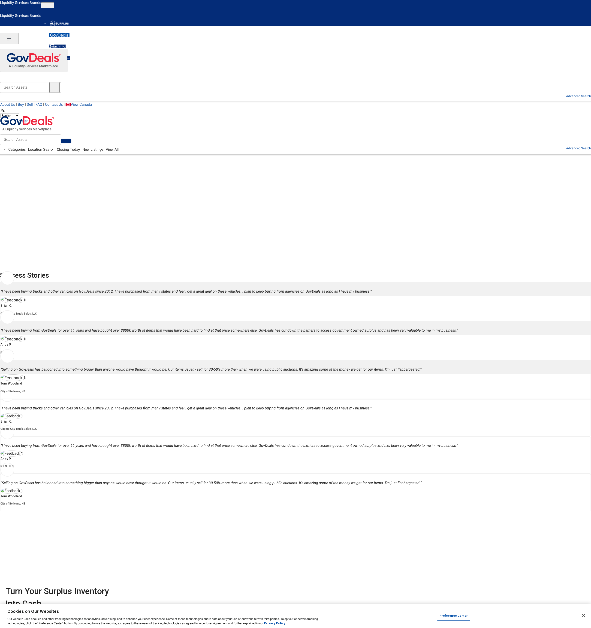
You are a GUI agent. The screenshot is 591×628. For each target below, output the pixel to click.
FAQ (39, 104)
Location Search (41, 149)
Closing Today (68, 149)
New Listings (92, 149)
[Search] (66, 141)
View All (112, 149)
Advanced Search (578, 148)
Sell (30, 104)
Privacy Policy (274, 623)
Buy (21, 104)
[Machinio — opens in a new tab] (57, 46)
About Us (7, 104)
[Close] (584, 615)
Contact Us (54, 104)
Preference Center (454, 615)
